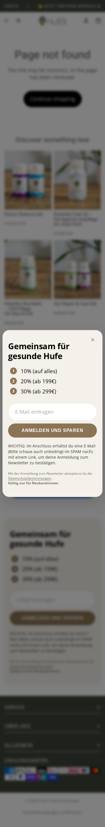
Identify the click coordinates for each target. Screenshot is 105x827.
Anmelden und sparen (52, 430)
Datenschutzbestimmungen (29, 478)
